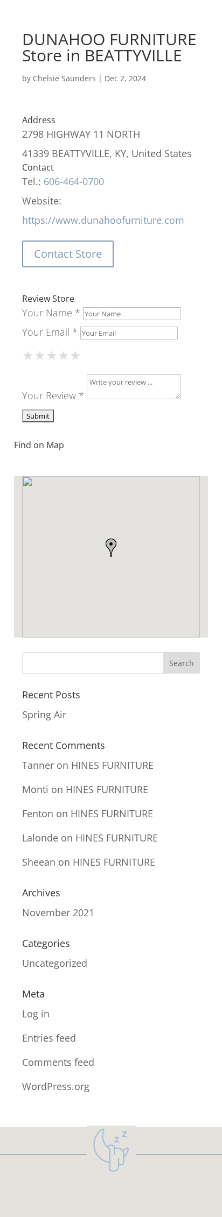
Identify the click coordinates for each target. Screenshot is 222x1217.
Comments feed (58, 1062)
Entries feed (49, 1037)
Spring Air (44, 714)
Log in (36, 1013)
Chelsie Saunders (64, 78)
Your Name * (51, 312)
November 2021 (58, 912)
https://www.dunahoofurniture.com (103, 220)
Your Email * (50, 332)
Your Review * (53, 395)
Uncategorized (54, 963)
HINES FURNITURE (112, 765)
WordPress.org (55, 1086)
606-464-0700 (74, 181)
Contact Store (68, 253)
